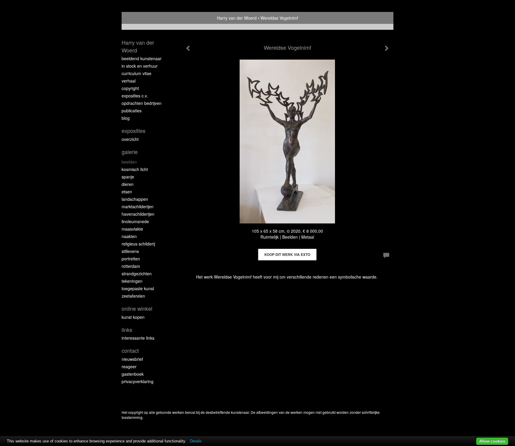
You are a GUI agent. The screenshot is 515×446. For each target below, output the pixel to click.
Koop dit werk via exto (287, 254)
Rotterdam (131, 266)
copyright (130, 88)
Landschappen (135, 199)
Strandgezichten (137, 273)
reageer (129, 366)
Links (127, 329)
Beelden (129, 162)
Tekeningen (132, 281)
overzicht (130, 139)
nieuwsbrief (132, 359)
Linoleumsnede (135, 221)
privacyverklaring (137, 381)
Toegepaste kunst (138, 288)
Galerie (130, 152)
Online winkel (137, 308)
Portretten (131, 259)
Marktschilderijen (137, 206)
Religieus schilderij (138, 244)
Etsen (127, 192)
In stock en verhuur (140, 66)
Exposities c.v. (135, 96)
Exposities (133, 130)
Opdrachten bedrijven (142, 103)
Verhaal (129, 81)
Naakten (129, 236)
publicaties (132, 111)
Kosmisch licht (135, 169)
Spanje (128, 177)
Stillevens (130, 251)
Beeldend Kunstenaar (142, 58)
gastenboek (133, 374)
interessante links (138, 338)
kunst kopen (133, 317)
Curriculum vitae (136, 73)
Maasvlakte (132, 229)
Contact (130, 350)
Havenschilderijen (138, 214)
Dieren (128, 184)
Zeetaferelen (133, 296)
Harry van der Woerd (237, 18)
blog (126, 118)
